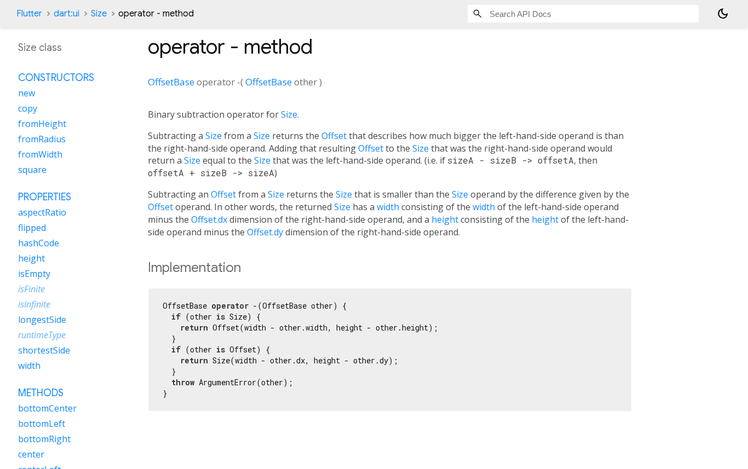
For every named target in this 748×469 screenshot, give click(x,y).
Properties (44, 198)
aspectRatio (42, 213)
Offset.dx (209, 219)
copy (27, 109)
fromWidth (40, 155)
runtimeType (42, 335)
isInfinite (34, 305)
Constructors (56, 78)
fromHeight (42, 124)
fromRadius (42, 140)
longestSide (42, 320)
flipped (32, 228)
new (26, 94)
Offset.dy (265, 232)
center (31, 455)
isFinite (31, 289)
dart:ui (66, 13)
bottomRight (44, 439)
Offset (334, 136)
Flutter (29, 13)
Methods (41, 393)
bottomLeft (41, 424)
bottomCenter (47, 409)
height (444, 219)
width (388, 207)
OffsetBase (171, 82)
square (32, 170)
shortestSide (44, 351)
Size (99, 13)
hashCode (38, 244)
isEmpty (34, 274)
